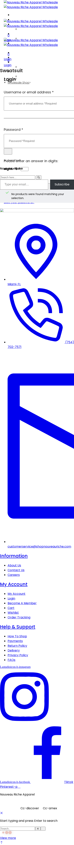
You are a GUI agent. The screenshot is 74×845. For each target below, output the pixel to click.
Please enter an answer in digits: (31, 161)
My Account (14, 584)
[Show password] (8, 151)
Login (7, 65)
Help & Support (17, 627)
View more (8, 838)
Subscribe (62, 184)
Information (14, 556)
